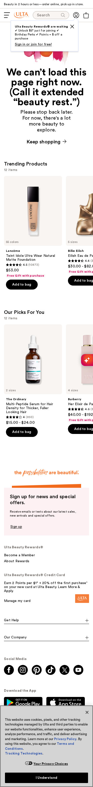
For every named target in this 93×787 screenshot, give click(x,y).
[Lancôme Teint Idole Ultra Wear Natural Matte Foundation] (33, 227)
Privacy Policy (65, 739)
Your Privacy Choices (50, 763)
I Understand (46, 777)
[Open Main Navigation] (7, 15)
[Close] (87, 712)
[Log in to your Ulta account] (76, 15)
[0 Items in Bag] (86, 15)
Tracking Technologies (23, 753)
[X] (72, 27)
